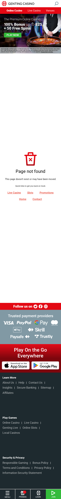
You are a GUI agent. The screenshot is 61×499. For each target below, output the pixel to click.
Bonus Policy (40, 462)
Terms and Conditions (16, 467)
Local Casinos (11, 432)
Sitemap (46, 387)
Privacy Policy (42, 467)
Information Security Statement (22, 472)
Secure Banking (26, 387)
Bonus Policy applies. (47, 52)
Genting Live (10, 427)
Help (21, 382)
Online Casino (14, 10)
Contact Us (35, 382)
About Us (8, 382)
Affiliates (8, 392)
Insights (7, 387)
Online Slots (30, 427)
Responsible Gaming (15, 462)
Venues (50, 10)
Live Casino (34, 10)
